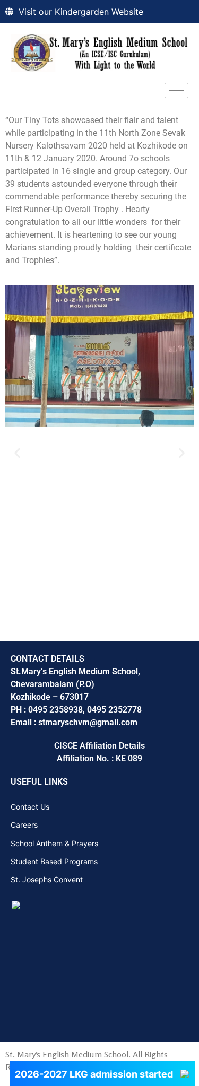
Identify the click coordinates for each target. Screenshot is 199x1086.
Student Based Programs (54, 861)
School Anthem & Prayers (54, 843)
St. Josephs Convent (47, 879)
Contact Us (30, 807)
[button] (17, 452)
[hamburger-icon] (176, 90)
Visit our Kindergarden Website (81, 11)
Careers (24, 825)
